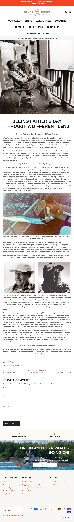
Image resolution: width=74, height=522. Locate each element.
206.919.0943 (54, 485)
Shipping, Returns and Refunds (33, 485)
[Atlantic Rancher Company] (37, 12)
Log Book (6, 494)
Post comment (11, 423)
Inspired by (7, 488)
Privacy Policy (27, 491)
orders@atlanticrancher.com (32, 488)
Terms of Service (28, 494)
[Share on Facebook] (10, 362)
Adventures (7, 485)
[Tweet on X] (8, 362)
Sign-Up (64, 465)
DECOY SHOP (53, 27)
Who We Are (7, 482)
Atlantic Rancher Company (15, 515)
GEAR (31, 27)
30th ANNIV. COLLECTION (37, 33)
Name (5, 387)
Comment (6, 406)
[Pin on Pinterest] (13, 362)
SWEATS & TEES (43, 21)
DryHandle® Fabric (10, 491)
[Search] (4, 12)
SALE (40, 27)
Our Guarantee (27, 482)
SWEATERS (60, 21)
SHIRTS (28, 21)
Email (5, 397)
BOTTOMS (19, 27)
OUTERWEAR (14, 21)
